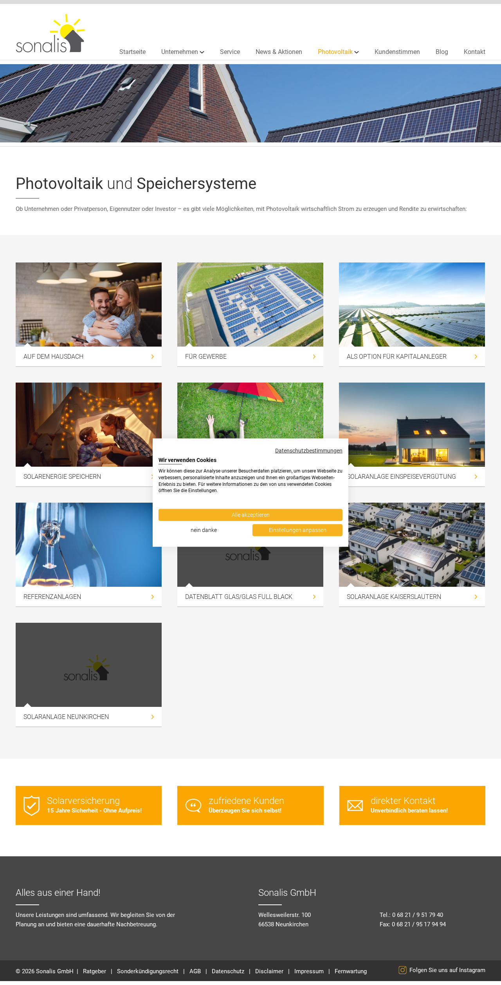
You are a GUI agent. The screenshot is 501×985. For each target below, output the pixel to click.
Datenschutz (228, 971)
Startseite (132, 52)
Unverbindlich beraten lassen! (409, 804)
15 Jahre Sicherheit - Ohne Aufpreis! (94, 804)
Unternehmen (179, 52)
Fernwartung (351, 971)
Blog (442, 52)
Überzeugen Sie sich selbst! (246, 804)
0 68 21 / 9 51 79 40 (417, 914)
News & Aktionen (279, 52)
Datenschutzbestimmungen (308, 451)
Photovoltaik (335, 52)
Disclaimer (269, 971)
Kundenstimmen (397, 52)
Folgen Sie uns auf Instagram (447, 970)
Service (230, 52)
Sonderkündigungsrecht (147, 971)
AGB (195, 971)
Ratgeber (94, 971)
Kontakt (474, 52)
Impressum (309, 971)
